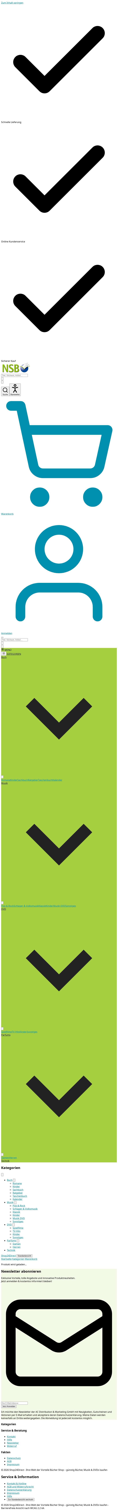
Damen (5, 1157)
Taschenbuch (45, 780)
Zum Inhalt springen (12, 2)
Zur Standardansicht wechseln (20, 1499)
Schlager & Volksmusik (26, 905)
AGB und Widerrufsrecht (20, 1486)
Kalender (57, 780)
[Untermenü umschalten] (2, 776)
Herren (13, 1157)
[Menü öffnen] (2, 637)
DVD (9, 1224)
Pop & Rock (7, 905)
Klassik (42, 905)
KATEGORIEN (14, 654)
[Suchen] (2, 382)
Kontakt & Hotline (16, 1483)
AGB (9, 1461)
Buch (9, 1180)
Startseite (6, 1259)
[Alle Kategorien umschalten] (3, 654)
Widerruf (12, 1446)
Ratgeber (33, 780)
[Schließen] (2, 1174)
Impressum (13, 1464)
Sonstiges (70, 905)
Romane (5, 780)
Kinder (13, 780)
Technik (5, 1160)
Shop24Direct (8, 1255)
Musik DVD (59, 905)
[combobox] (14, 375)
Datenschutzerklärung (19, 1489)
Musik (10, 1202)
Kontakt (11, 1436)
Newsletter (13, 1442)
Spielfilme (6, 1031)
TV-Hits (16, 1031)
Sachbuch (22, 780)
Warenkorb (31, 1259)
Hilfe (9, 1439)
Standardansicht (24, 1256)
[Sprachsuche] (2, 378)
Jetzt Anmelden (8, 1406)
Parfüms (11, 1240)
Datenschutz (14, 1458)
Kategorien (18, 1259)
